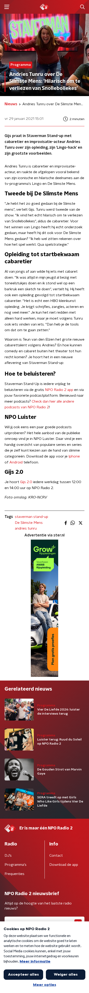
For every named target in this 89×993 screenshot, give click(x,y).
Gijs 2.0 (26, 482)
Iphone (74, 456)
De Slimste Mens (29, 523)
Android (16, 462)
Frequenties (14, 874)
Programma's (15, 865)
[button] (6, 7)
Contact (56, 855)
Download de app (63, 865)
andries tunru (26, 528)
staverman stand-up (31, 517)
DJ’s (8, 855)
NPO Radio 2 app (59, 390)
